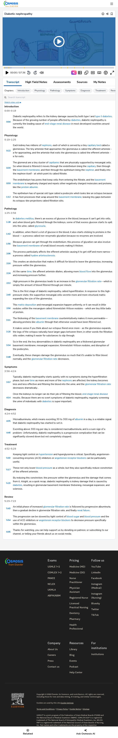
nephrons (47, 145)
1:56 (8, 243)
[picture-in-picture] (86, 72)
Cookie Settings (67, 703)
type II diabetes (103, 116)
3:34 (8, 345)
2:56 (8, 308)
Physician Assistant (74, 589)
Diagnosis (85, 90)
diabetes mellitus (24, 218)
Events (73, 660)
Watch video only (12, 102)
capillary (91, 166)
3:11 (8, 320)
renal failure (83, 510)
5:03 (8, 457)
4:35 (8, 421)
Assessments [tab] (62, 82)
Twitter (95, 609)
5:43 (8, 508)
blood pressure (44, 468)
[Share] (107, 14)
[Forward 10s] (35, 72)
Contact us (53, 666)
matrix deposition (27, 304)
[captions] (93, 72)
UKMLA (52, 589)
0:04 (8, 121)
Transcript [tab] (12, 82)
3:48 (8, 357)
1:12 (8, 196)
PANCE (51, 578)
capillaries (54, 162)
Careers (52, 654)
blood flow (85, 271)
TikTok (95, 614)
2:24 (8, 273)
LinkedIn (95, 572)
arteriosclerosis (47, 255)
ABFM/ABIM (54, 595)
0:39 (8, 168)
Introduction (23, 90)
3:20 (8, 331)
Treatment (100, 90)
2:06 (8, 253)
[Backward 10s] (29, 72)
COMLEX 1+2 (54, 572)
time (29, 271)
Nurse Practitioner (75, 580)
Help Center (75, 672)
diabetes (76, 120)
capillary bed (94, 145)
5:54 (8, 520)
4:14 (8, 397)
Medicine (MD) (77, 566)
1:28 (8, 222)
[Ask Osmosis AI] (74, 72)
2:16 (8, 263)
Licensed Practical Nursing (78, 605)
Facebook (96, 578)
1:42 (8, 233)
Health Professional (76, 626)
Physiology (40, 90)
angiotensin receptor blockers (70, 458)
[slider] (54, 73)
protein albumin (29, 187)
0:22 (8, 150)
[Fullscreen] (112, 72)
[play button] (7, 72)
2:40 (8, 294)
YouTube (96, 566)
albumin (40, 322)
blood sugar (73, 516)
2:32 (8, 283)
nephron (89, 170)
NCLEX (51, 583)
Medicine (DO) (77, 572)
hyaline (34, 255)
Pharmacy (74, 618)
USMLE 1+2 (54, 566)
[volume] (41, 72)
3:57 (8, 382)
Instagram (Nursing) (96, 595)
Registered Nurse (78, 597)
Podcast (73, 666)
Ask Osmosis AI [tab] (85, 733)
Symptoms (70, 90)
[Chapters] (80, 72)
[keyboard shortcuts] (99, 72)
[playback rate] (105, 72)
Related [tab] (28, 733)
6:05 (8, 531)
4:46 (8, 432)
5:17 (8, 469)
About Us (53, 649)
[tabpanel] (59, 312)
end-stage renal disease (58, 123)
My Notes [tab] (100, 82)
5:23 (8, 483)
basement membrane (28, 170)
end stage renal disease (95, 394)
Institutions (97, 654)
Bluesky (95, 603)
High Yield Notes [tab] (36, 82)
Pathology (55, 90)
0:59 (8, 183)
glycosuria (40, 226)
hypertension (46, 454)
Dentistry (74, 613)
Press (51, 660)
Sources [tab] (82, 82)
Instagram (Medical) (96, 585)
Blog (71, 654)
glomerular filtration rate (88, 281)
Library (73, 649)
